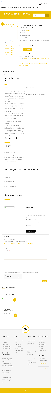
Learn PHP (28, 61)
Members (5, 340)
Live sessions (10, 7)
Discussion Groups (7, 346)
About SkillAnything (19, 340)
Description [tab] (6, 71)
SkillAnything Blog (6, 348)
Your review (7, 250)
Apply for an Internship (32, 349)
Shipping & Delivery (19, 348)
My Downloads (42, 344)
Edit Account (41, 348)
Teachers (5, 342)
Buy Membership (30, 347)
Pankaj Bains (27, 30)
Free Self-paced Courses (30, 344)
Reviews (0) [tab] (13, 71)
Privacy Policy (18, 346)
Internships (28, 7)
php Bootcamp (25, 63)
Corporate (16, 7)
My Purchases (42, 342)
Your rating (6, 245)
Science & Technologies (41, 58)
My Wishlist (41, 346)
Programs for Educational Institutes (31, 355)
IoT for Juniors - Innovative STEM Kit (9, 309)
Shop (37, 7)
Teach (33, 7)
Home (3, 15)
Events (28, 364)
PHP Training (25, 65)
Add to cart (27, 49)
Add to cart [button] (8, 315)
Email (5, 266)
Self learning (4, 7)
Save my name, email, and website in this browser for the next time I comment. (22, 272)
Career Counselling (31, 358)
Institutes (22, 7)
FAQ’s (16, 352)
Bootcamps (7, 15)
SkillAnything (28, 390)
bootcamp (24, 61)
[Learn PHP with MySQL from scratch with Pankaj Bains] (12, 47)
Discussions (5, 344)
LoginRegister (44, 3)
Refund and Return (19, 350)
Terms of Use (18, 344)
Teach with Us (30, 360)
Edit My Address (42, 350)
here (39, 42)
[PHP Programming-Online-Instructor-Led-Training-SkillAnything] (9, 31)
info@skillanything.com (45, 368)
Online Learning (41, 61)
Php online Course (33, 63)
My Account (41, 340)
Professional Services (31, 362)
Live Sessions (32, 58)
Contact (16, 342)
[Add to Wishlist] (11, 315)
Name (5, 261)
